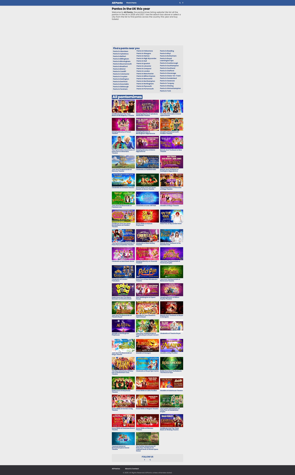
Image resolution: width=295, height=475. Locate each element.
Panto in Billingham (121, 59)
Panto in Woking (166, 86)
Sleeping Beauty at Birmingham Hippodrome (145, 132)
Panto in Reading (167, 51)
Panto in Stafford (167, 71)
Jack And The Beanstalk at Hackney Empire (170, 262)
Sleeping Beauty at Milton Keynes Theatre (169, 298)
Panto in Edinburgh (121, 86)
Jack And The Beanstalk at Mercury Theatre (122, 170)
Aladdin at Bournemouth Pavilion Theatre (169, 132)
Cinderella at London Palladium (119, 280)
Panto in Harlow (143, 56)
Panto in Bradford (120, 66)
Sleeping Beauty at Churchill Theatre (146, 262)
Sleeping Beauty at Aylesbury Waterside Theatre (147, 114)
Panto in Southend (167, 68)
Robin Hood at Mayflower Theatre (121, 391)
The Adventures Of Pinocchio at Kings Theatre (170, 188)
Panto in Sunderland (168, 78)
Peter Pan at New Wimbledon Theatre (146, 280)
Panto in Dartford (120, 81)
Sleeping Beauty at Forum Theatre (121, 132)
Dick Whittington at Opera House (145, 298)
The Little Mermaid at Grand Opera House (170, 114)
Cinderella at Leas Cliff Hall (146, 206)
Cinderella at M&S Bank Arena (123, 261)
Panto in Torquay (167, 83)
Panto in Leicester (144, 66)
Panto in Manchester (145, 74)
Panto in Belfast (119, 56)
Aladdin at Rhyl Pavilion (169, 353)
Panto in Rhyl (165, 53)
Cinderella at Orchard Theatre (123, 188)
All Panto (117, 2)
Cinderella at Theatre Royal (170, 333)
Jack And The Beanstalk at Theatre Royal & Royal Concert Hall (147, 335)
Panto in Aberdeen (120, 51)
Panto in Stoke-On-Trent (170, 76)
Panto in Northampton (146, 81)
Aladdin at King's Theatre (169, 206)
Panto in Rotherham (168, 56)
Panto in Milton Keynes (146, 76)
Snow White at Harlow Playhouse (144, 224)
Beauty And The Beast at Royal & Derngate (171, 316)
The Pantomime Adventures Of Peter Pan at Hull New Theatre (123, 244)
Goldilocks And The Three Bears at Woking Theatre (169, 429)
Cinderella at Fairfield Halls (146, 169)
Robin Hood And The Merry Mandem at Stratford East (121, 298)
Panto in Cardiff (119, 71)
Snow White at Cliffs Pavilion (146, 391)
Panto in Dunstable (121, 84)
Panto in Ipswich (143, 63)
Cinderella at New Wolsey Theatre (145, 244)
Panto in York (165, 91)
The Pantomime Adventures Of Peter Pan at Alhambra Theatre (123, 151)
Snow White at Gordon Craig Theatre (122, 409)
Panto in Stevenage (168, 73)
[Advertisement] (147, 33)
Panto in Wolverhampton (170, 88)
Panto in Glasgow (144, 53)
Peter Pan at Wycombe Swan (171, 224)
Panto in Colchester (121, 74)
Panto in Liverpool (144, 68)
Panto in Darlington (121, 79)
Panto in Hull (142, 61)
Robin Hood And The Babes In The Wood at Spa (170, 372)
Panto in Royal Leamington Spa (166, 59)
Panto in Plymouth (144, 86)
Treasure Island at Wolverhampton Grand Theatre (120, 447)
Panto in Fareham (120, 89)
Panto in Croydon (120, 76)
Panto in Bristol (119, 69)
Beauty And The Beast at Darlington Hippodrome (169, 170)
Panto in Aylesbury (121, 54)
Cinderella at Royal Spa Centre (147, 371)
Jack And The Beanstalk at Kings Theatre (122, 354)
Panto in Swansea (167, 81)
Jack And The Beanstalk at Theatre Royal (122, 316)
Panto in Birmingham (121, 61)
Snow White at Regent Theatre (147, 409)
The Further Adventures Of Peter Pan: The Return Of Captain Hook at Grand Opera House (147, 448)
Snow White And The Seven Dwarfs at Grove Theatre (146, 188)
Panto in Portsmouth (145, 89)
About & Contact (132, 469)
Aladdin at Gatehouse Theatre (171, 391)
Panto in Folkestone (145, 51)
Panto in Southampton (169, 66)
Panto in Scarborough (169, 63)
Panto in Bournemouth (122, 64)
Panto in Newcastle (144, 78)
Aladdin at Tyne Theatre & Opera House (145, 316)
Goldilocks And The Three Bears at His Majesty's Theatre (123, 114)
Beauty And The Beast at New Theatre (171, 151)
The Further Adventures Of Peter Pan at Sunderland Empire (170, 410)
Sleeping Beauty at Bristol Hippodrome (145, 151)
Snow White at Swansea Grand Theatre (123, 429)
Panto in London (143, 71)
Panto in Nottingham (145, 84)
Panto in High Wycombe (146, 58)
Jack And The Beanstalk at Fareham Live (122, 206)
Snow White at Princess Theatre (144, 429)
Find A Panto (131, 3)
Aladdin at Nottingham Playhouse (120, 334)
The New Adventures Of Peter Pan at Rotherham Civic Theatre (122, 372)
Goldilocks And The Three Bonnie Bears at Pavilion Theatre (121, 225)
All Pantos (116, 469)
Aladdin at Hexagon (143, 353)
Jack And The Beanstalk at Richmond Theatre (170, 280)
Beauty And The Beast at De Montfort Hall (170, 244)
